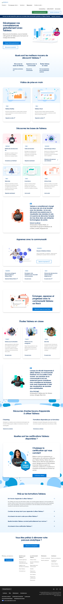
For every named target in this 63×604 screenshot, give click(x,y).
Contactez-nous (42, 8)
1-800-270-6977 (50, 8)
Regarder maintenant (56, 16)
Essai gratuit (9, 560)
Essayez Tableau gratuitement (12, 43)
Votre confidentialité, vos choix (10, 600)
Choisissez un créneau (38, 428)
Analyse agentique (23, 559)
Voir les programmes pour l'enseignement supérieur (44, 70)
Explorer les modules (8, 428)
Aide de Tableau (54, 563)
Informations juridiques (6, 596)
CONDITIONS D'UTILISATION (17, 596)
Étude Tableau (22, 568)
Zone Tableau (33, 574)
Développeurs (15, 593)
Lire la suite (27, 193)
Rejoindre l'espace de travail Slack (42, 309)
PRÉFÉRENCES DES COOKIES (19, 598)
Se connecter (57, 8)
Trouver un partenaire (45, 558)
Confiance (5, 593)
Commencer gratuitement (40, 12)
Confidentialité (27, 596)
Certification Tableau (39, 475)
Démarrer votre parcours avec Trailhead (50, 160)
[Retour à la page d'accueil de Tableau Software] (6, 2)
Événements (32, 580)
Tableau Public (33, 559)
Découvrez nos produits (10, 47)
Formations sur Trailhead (11, 160)
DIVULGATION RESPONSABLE (7, 598)
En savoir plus (28, 278)
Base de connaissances (56, 558)
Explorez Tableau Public (10, 278)
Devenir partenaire (45, 560)
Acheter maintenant (55, 12)
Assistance (53, 556)
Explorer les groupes (43, 261)
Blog (10, 593)
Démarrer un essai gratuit (31, 545)
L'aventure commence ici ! (18, 69)
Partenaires (43, 556)
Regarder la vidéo (10, 118)
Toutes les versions (55, 566)
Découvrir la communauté (29, 69)
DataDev (32, 568)
